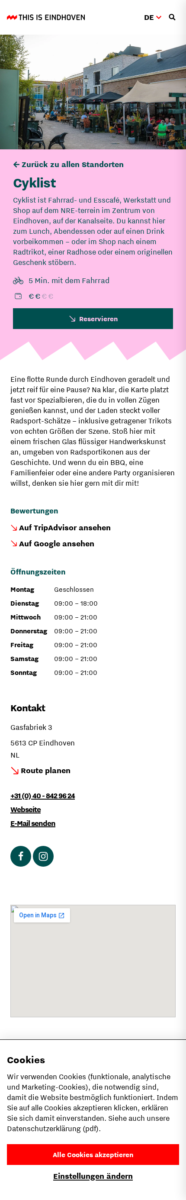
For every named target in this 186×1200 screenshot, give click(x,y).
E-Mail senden (32, 823)
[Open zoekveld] (172, 17)
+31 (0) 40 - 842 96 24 (42, 795)
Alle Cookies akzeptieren (93, 1154)
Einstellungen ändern (93, 1176)
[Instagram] (43, 856)
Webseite (25, 809)
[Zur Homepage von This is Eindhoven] (46, 17)
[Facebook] (20, 856)
